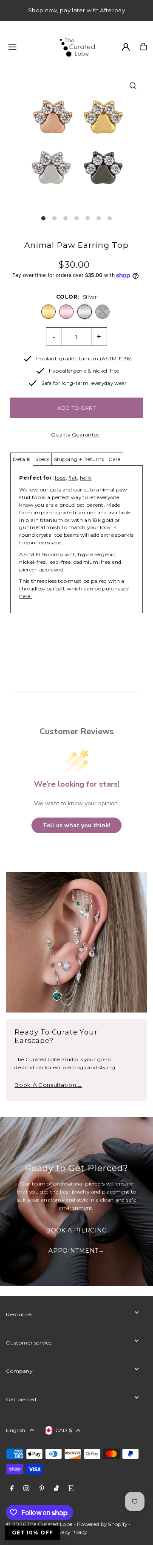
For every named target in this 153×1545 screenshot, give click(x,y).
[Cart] (143, 46)
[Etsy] (71, 1488)
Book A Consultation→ (48, 1085)
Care (114, 459)
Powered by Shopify (102, 1524)
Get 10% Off (32, 1532)
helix (86, 478)
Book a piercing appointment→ (76, 1233)
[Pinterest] (42, 1488)
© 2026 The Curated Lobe (39, 1524)
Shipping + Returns (79, 459)
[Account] (126, 47)
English (15, 1430)
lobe (60, 478)
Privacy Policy (69, 1532)
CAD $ (63, 1430)
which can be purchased (98, 588)
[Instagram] (26, 1488)
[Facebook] (12, 1488)
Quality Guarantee (75, 435)
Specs (42, 459)
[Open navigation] (28, 46)
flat (72, 478)
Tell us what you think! (76, 825)
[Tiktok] (56, 1488)
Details (21, 459)
